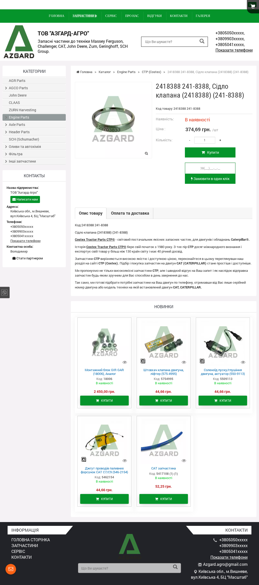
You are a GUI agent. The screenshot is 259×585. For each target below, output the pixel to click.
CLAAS (14, 102)
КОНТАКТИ (178, 16)
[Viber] (4, 292)
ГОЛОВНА (56, 16)
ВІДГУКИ (154, 16)
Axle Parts (17, 124)
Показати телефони (234, 50)
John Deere (18, 95)
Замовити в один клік (211, 178)
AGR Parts (17, 80)
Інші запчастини (22, 161)
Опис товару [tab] (90, 213)
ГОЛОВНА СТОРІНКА (30, 539)
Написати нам (27, 199)
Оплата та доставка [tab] (130, 213)
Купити (212, 152)
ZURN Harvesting (22, 109)
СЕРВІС (111, 16)
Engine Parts (19, 117)
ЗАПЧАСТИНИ (84, 16)
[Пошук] (202, 41)
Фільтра (16, 153)
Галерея (203, 16)
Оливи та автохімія (25, 146)
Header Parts (19, 131)
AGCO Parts (18, 87)
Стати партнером (29, 258)
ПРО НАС (132, 16)
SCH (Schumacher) (24, 139)
